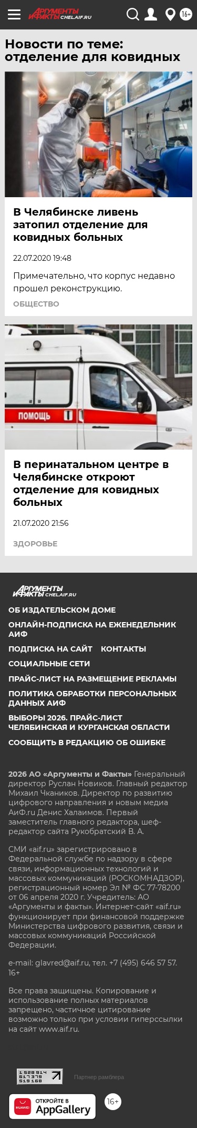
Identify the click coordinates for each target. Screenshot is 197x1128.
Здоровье (35, 543)
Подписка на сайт (50, 649)
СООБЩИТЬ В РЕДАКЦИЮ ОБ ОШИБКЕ (86, 742)
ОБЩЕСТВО (36, 304)
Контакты (123, 649)
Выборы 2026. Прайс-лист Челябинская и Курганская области (89, 722)
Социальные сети (49, 663)
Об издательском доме (62, 610)
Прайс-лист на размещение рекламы (92, 679)
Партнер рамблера (99, 1077)
